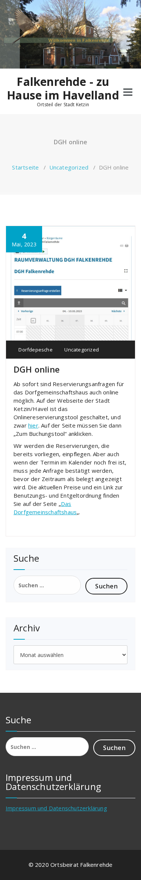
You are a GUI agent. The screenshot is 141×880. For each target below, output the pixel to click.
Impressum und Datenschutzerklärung (56, 808)
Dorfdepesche (35, 349)
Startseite (25, 167)
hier (33, 425)
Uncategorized (69, 167)
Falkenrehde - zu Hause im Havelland (63, 88)
